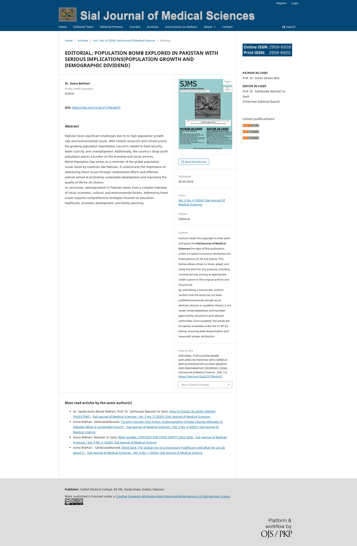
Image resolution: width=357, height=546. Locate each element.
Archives (153, 27)
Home (63, 27)
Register (281, 3)
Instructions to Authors (181, 27)
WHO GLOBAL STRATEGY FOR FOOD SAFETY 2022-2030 (156, 437)
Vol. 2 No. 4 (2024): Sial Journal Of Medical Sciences (124, 40)
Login (294, 3)
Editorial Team (83, 27)
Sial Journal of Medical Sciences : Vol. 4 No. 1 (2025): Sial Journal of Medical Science (144, 453)
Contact (227, 27)
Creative (173, 496)
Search (290, 27)
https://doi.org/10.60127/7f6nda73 (96, 107)
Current (135, 27)
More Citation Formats (195, 385)
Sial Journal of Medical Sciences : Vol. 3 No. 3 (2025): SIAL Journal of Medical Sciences (151, 417)
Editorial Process (111, 27)
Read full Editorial (195, 162)
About (208, 27)
